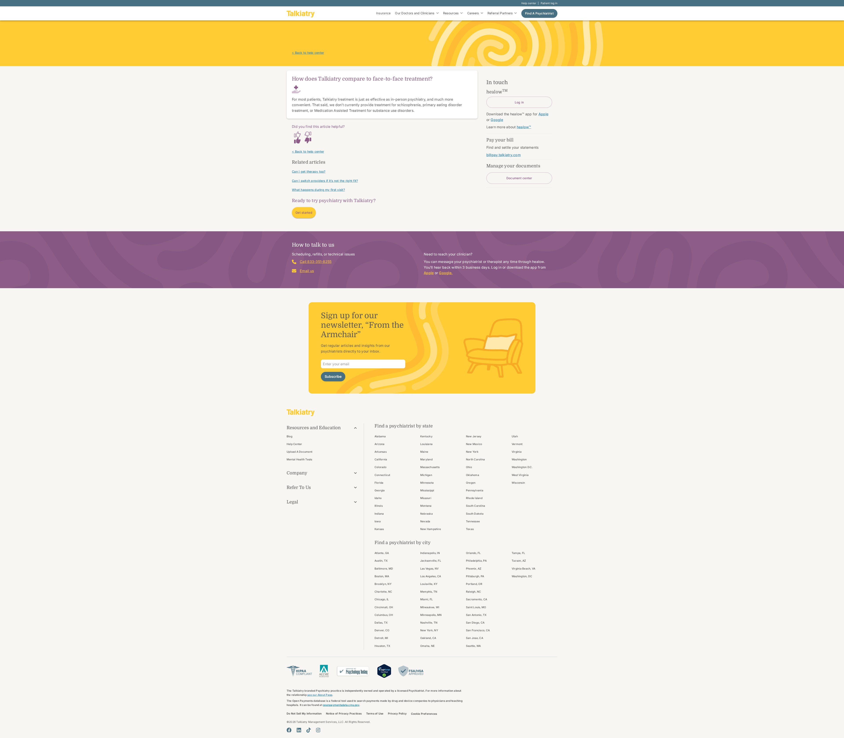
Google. (446, 273)
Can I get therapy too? (309, 171)
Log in (519, 102)
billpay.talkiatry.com (503, 155)
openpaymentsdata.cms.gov (341, 705)
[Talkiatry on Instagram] (318, 730)
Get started (303, 212)
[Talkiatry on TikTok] (308, 730)
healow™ (524, 127)
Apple (429, 273)
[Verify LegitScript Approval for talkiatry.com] (384, 670)
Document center (519, 178)
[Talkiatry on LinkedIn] (299, 730)
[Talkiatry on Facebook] (289, 730)
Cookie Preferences (424, 713)
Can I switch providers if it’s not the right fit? (325, 181)
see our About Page (319, 694)
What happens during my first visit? (318, 190)
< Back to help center (308, 52)
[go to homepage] (301, 13)
